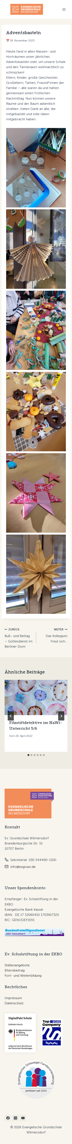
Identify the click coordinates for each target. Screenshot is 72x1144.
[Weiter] (61, 716)
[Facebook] (8, 1118)
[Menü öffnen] (63, 9)
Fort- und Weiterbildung (23, 975)
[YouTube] (23, 1118)
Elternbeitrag (15, 970)
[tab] (28, 755)
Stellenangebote (17, 965)
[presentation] (36, 697)
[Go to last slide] (11, 716)
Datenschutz (14, 1003)
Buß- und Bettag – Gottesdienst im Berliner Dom (18, 638)
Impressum (13, 998)
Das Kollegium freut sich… (56, 635)
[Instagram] (15, 1118)
